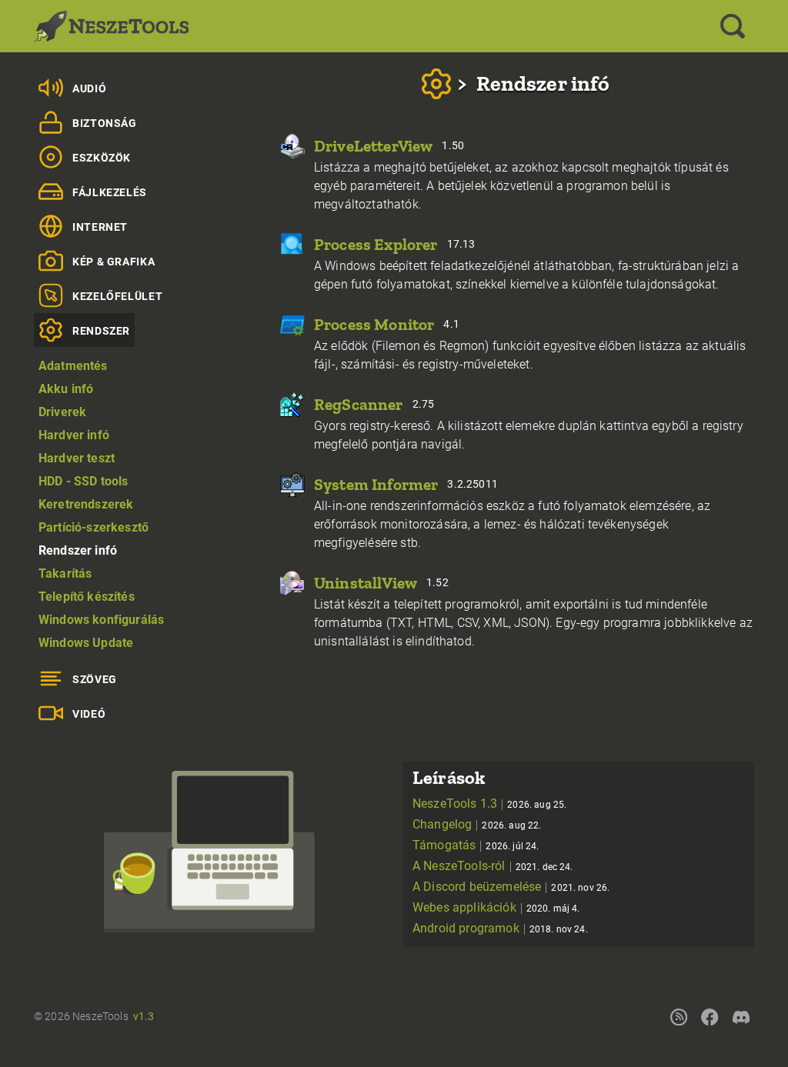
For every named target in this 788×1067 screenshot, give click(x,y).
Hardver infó (73, 435)
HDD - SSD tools (83, 481)
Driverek (62, 412)
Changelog (477, 824)
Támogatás (475, 845)
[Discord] (741, 1016)
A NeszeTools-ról (492, 866)
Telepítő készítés (86, 596)
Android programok (500, 928)
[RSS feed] (679, 1016)
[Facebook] (709, 1016)
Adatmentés (73, 365)
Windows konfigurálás (101, 619)
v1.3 (144, 1016)
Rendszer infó (77, 550)
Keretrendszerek (85, 504)
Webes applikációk (496, 907)
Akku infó (65, 389)
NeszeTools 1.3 (489, 803)
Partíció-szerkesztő (93, 527)
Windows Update (85, 642)
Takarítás (65, 573)
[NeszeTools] (111, 26)
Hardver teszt (76, 458)
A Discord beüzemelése (510, 886)
